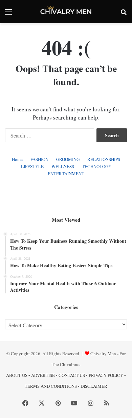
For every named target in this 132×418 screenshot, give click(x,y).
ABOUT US (16, 375)
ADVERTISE (43, 375)
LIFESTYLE (32, 166)
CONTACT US (72, 375)
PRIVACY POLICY (106, 375)
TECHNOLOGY (96, 166)
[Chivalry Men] (66, 11)
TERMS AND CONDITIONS (51, 386)
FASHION (39, 159)
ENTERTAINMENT (66, 173)
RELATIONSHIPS (103, 159)
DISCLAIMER (94, 386)
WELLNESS (62, 166)
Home (17, 159)
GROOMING (68, 159)
